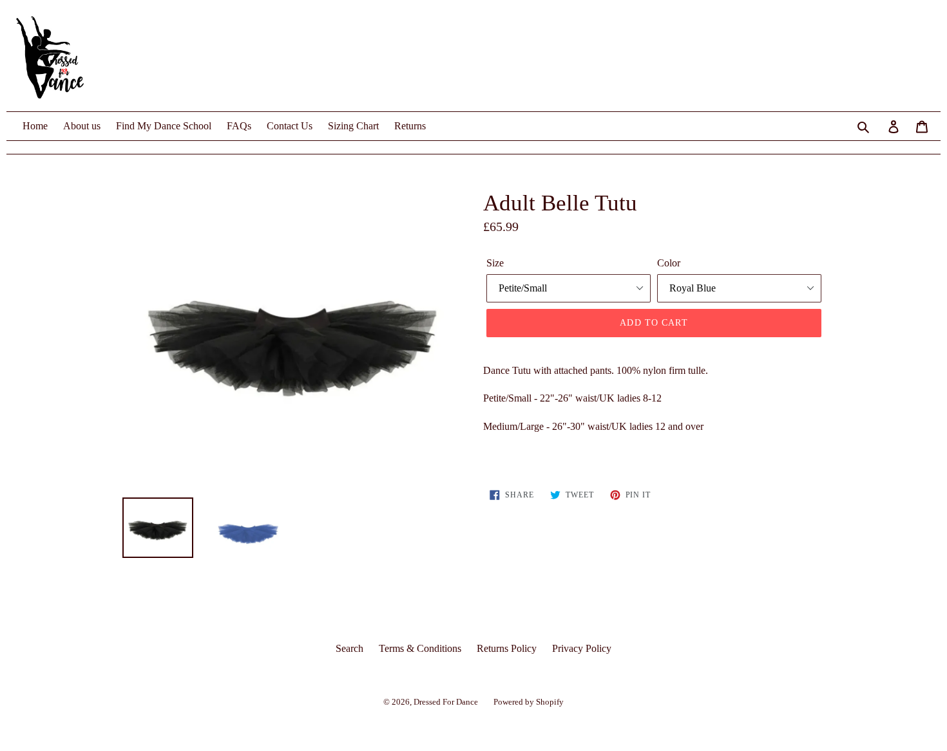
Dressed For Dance (446, 702)
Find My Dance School (163, 125)
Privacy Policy (581, 648)
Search (349, 648)
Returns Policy (507, 648)
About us (81, 125)
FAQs (239, 125)
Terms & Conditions (420, 648)
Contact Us (289, 125)
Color (668, 262)
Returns (410, 125)
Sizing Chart (353, 125)
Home (35, 125)
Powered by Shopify (528, 702)
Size (495, 262)
